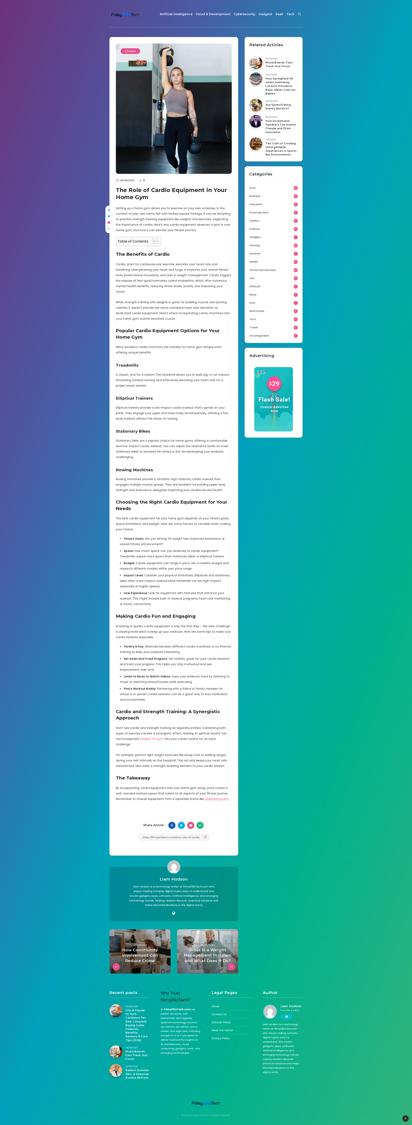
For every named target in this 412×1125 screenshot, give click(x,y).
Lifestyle (130, 51)
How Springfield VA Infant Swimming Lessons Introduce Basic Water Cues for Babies (281, 86)
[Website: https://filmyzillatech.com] (173, 913)
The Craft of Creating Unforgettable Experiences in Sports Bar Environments (281, 149)
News (252, 294)
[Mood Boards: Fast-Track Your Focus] (255, 62)
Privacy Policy (221, 1038)
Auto (252, 188)
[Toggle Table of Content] (153, 241)
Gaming (254, 245)
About (216, 1006)
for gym (158, 739)
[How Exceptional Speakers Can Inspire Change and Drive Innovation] (255, 121)
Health (253, 262)
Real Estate (256, 311)
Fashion (254, 221)
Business (254, 196)
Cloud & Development (213, 14)
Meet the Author (222, 1030)
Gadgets (265, 14)
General (254, 253)
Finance (254, 229)
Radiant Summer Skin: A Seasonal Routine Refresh (137, 1074)
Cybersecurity (244, 14)
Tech (290, 14)
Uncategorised (259, 336)
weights (146, 739)
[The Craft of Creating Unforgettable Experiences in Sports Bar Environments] (255, 143)
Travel (253, 327)
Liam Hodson (174, 879)
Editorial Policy (221, 1022)
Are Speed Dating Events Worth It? (278, 106)
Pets (252, 303)
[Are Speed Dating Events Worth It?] (255, 105)
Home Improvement (262, 270)
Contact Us (219, 1014)
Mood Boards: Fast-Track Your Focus (279, 64)
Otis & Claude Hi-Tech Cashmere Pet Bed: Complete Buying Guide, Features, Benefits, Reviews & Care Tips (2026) (137, 1025)
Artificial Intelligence (176, 14)
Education (255, 204)
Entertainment (259, 212)
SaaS (279, 14)
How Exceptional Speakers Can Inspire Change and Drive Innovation (281, 126)
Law (251, 278)
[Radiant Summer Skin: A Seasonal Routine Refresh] (115, 1070)
